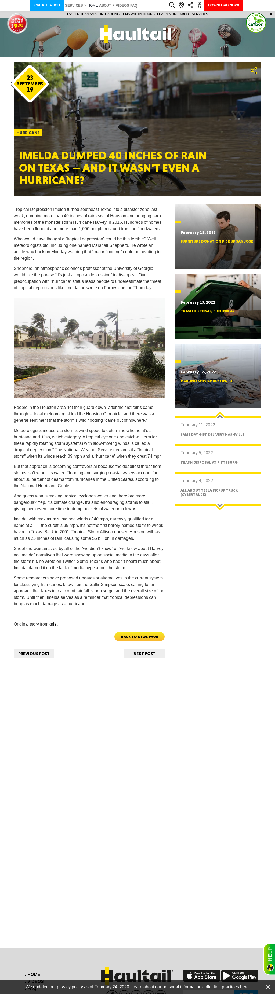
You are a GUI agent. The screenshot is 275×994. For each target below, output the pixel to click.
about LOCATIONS (211, 14)
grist (53, 624)
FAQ (133, 5)
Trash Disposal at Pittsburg (209, 462)
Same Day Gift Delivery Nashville (212, 434)
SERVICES (74, 5)
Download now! (223, 5)
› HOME (32, 974)
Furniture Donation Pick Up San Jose (217, 241)
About (105, 5)
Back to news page (139, 636)
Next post (144, 653)
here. (245, 987)
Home (93, 5)
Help (269, 959)
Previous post (34, 653)
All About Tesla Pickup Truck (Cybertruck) (209, 492)
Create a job (47, 5)
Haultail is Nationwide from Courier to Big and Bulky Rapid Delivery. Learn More (138, 14)
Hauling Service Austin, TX (207, 381)
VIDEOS (122, 5)
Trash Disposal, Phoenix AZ (208, 311)
